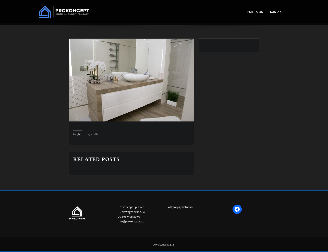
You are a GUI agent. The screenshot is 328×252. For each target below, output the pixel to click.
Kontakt (276, 12)
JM (77, 134)
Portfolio (255, 12)
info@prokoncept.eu (131, 221)
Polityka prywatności (180, 207)
